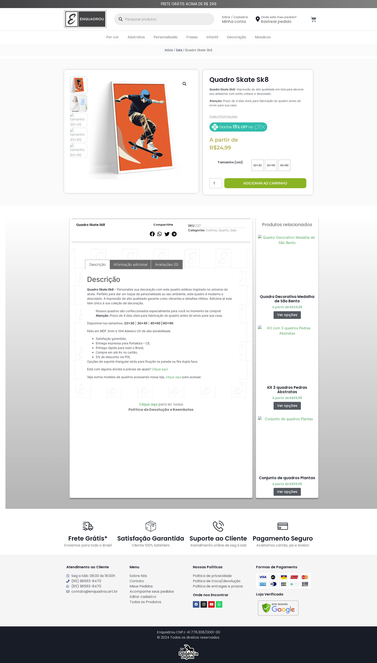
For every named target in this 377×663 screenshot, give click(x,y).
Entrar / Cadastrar (235, 17)
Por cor (112, 37)
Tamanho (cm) (230, 162)
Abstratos (136, 37)
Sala (179, 50)
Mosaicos (263, 37)
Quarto (223, 230)
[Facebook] (196, 604)
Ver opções (287, 314)
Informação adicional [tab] (130, 264)
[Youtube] (211, 604)
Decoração (236, 37)
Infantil (212, 37)
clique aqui (173, 377)
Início (169, 50)
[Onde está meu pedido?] (257, 19)
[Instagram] (203, 604)
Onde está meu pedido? (278, 17)
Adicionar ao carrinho (265, 183)
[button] (184, 84)
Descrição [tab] (97, 264)
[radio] (257, 165)
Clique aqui (160, 369)
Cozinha (211, 230)
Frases (192, 37)
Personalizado (166, 37)
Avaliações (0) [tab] (166, 264)
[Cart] (313, 19)
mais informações (223, 116)
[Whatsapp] (219, 604)
